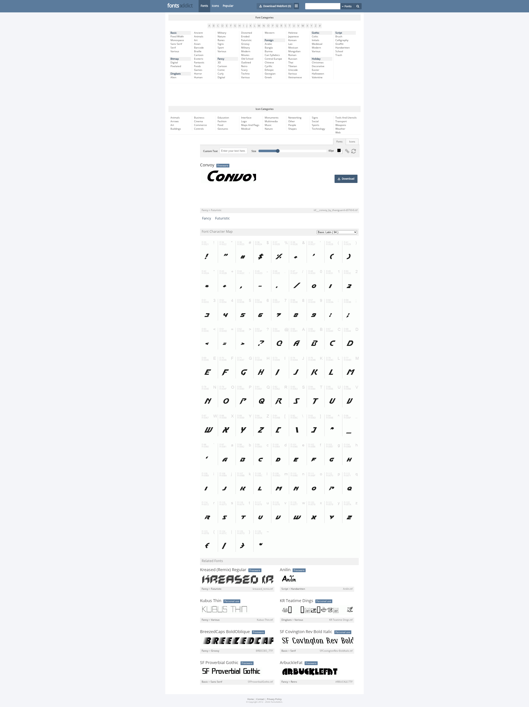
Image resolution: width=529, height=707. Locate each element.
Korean (292, 40)
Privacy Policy (274, 699)
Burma (269, 51)
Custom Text (210, 151)
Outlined (246, 62)
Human (198, 77)
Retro (244, 66)
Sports (315, 125)
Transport (341, 121)
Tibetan (292, 66)
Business (199, 117)
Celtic (315, 36)
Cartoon (198, 55)
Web (338, 132)
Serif (173, 47)
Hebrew (292, 32)
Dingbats (175, 73)
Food (220, 125)
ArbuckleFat (291, 662)
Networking (294, 117)
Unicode (293, 70)
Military (222, 32)
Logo (244, 121)
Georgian (270, 73)
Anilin (285, 569)
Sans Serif (176, 44)
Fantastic (199, 62)
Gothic (315, 32)
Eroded (245, 36)
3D (219, 62)
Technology (318, 128)
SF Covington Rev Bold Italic (306, 631)
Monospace (177, 40)
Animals (198, 36)
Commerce (200, 125)
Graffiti (339, 44)
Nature (222, 36)
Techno (245, 73)
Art (196, 40)
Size (253, 151)
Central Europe (273, 58)
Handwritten (342, 47)
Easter (315, 70)
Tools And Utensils (346, 117)
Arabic (268, 44)
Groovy (245, 44)
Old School (247, 58)
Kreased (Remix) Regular (223, 569)
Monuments (272, 117)
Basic (173, 32)
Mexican (293, 47)
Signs (221, 44)
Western (269, 32)
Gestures (223, 128)
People (292, 125)
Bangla (269, 47)
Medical (245, 128)
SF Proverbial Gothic (219, 662)
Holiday (316, 58)
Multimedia (271, 121)
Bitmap (174, 58)
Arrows (174, 121)
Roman (292, 55)
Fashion (222, 121)
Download (348, 178)
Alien (173, 77)
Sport (221, 47)
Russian (292, 58)
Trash (338, 55)
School (339, 51)
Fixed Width (177, 36)
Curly (221, 73)
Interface (246, 117)
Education (223, 117)
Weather (340, 128)
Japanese (293, 36)
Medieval (317, 44)
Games (198, 70)
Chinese (269, 62)
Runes (221, 40)
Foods (197, 66)
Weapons (340, 125)
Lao (290, 44)
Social (315, 121)
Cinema (198, 121)
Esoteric (198, 58)
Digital (174, 62)
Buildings (175, 128)
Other (291, 121)
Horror (198, 73)
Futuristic (246, 40)
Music (268, 125)
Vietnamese (295, 77)
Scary (244, 70)
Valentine (317, 77)
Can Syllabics (272, 55)
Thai (290, 62)
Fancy (221, 58)
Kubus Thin (210, 600)
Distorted (246, 32)
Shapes (292, 128)
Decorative (318, 66)
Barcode (199, 47)
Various (174, 51)
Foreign (269, 40)
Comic (221, 70)
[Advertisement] (264, 94)
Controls (199, 128)
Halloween (318, 73)
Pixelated (175, 66)
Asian (197, 44)
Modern (245, 51)
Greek (268, 77)
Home (250, 699)
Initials (315, 40)
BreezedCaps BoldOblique (225, 631)
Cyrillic (268, 66)
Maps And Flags (250, 125)
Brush (338, 36)
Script (338, 32)
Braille (197, 51)
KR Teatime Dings (296, 600)
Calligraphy (341, 40)
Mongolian (294, 51)
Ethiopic (269, 70)
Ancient (198, 32)
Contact (260, 699)
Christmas (318, 62)
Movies (245, 55)
